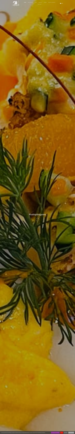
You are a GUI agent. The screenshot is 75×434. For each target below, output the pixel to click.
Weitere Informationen (71, 432)
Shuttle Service (51, 2)
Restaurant (30, 2)
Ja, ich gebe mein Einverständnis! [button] (55, 432)
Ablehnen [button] (62, 432)
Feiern (45, 2)
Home (25, 2)
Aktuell (40, 2)
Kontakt (39, 4)
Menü (36, 2)
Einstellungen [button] (65, 432)
